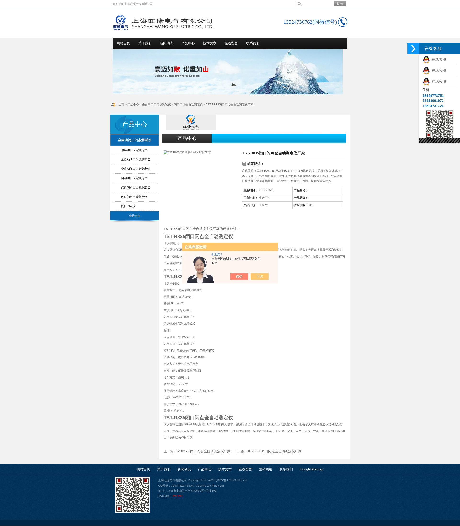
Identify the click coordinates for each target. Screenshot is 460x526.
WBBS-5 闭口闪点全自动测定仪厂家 (203, 451)
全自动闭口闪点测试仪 (156, 104)
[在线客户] (413, 48)
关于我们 (145, 43)
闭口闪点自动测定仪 (134, 197)
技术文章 (209, 43)
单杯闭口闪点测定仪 (134, 150)
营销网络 (265, 469)
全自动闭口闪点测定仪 (135, 168)
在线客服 (438, 59)
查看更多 (134, 215)
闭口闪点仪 (128, 206)
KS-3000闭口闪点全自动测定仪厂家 (275, 451)
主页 (121, 104)
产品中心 (188, 43)
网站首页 (123, 43)
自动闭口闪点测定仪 (134, 178)
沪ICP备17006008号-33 (231, 480)
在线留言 (231, 43)
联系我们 (252, 43)
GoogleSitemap (311, 469)
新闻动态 (166, 43)
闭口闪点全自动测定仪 (188, 104)
